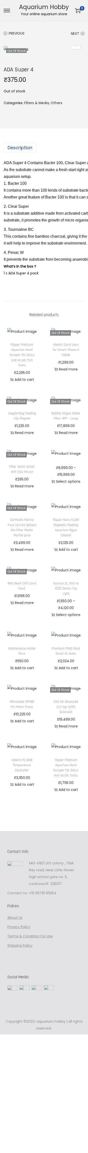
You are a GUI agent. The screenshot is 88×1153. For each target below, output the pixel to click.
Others (56, 102)
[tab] (44, 148)
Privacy (13, 926)
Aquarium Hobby (44, 7)
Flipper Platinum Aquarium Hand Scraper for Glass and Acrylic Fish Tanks (22, 355)
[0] (78, 10)
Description (20, 148)
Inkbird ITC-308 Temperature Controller (21, 765)
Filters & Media (36, 102)
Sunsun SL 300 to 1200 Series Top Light (66, 588)
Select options (68, 481)
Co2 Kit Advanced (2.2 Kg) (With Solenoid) (66, 706)
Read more (68, 369)
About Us (14, 917)
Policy (25, 926)
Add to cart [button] (24, 379)
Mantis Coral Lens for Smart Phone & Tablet (66, 350)
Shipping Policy (20, 945)
